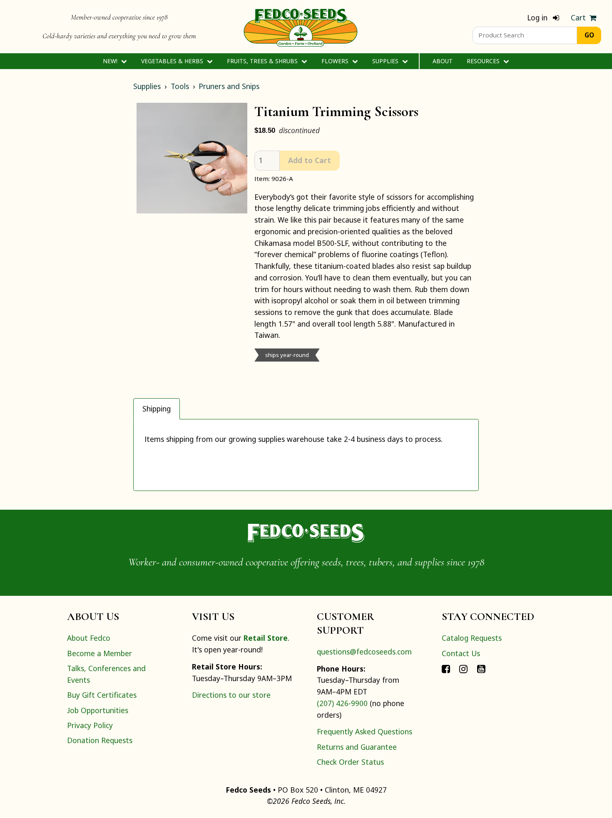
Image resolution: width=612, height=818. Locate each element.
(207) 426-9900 (342, 703)
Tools (180, 86)
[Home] (300, 27)
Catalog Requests (472, 638)
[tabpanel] (306, 455)
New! (111, 61)
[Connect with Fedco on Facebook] (446, 668)
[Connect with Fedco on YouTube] (481, 668)
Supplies (386, 61)
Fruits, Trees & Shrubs (263, 61)
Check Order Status (350, 762)
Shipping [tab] (156, 409)
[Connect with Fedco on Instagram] (463, 668)
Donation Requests (99, 740)
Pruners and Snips (229, 86)
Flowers (335, 61)
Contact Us (461, 653)
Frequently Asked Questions (364, 731)
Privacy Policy (90, 725)
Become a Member (99, 653)
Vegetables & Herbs (173, 61)
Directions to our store (231, 695)
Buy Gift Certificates (102, 695)
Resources (484, 61)
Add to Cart (309, 160)
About (443, 61)
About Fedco (88, 638)
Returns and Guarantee (357, 747)
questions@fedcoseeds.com (364, 652)
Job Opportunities (97, 710)
